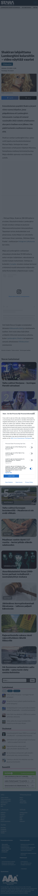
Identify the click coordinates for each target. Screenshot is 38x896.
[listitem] (19, 443)
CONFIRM (11, 476)
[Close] (34, 413)
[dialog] (19, 448)
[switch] (31, 447)
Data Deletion (9, 482)
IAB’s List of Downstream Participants (21, 438)
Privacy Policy (29, 482)
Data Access (19, 482)
